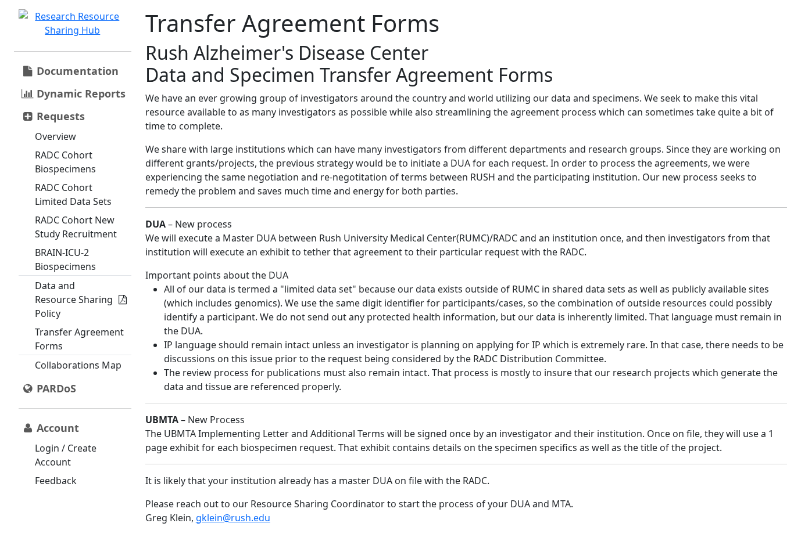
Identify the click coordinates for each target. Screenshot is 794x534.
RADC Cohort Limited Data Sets (73, 194)
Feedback (56, 480)
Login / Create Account (65, 455)
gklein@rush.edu (233, 517)
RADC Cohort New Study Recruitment (76, 227)
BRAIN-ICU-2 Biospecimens (65, 259)
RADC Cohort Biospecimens (65, 162)
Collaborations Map (78, 365)
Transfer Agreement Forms (79, 339)
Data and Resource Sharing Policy (74, 299)
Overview (55, 136)
